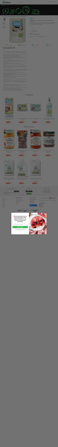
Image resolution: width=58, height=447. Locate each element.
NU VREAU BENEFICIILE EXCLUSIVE (20, 229)
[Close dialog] (45, 214)
